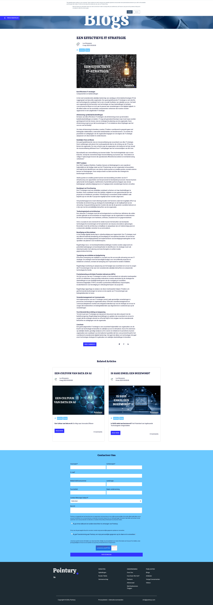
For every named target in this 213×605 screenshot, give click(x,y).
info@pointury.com (149, 600)
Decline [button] (137, 12)
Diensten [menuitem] (101, 569)
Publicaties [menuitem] (150, 569)
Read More (59, 431)
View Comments (89, 344)
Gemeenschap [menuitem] (103, 579)
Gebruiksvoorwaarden (116, 600)
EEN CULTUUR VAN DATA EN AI (73, 373)
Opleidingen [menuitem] (102, 572)
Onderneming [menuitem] (132, 569)
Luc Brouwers (87, 43)
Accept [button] (129, 12)
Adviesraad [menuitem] (130, 583)
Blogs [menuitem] (148, 572)
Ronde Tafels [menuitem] (102, 576)
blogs (87, 50)
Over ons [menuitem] (130, 572)
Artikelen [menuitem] (149, 576)
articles (81, 50)
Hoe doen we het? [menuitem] (133, 576)
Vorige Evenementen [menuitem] (153, 579)
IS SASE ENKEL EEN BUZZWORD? (130, 373)
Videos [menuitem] (148, 583)
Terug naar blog (13, 18)
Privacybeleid (102, 600)
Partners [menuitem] (130, 579)
